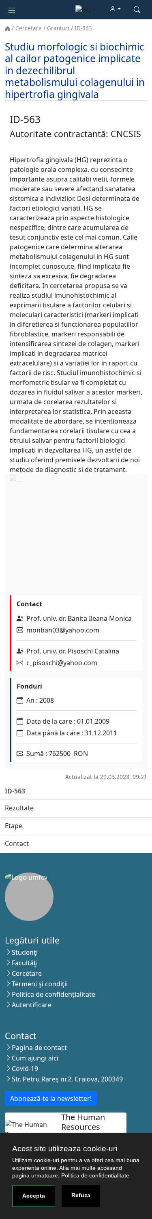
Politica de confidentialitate (95, 1175)
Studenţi (25, 952)
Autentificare (31, 1004)
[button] (115, 9)
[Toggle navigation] (12, 9)
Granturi (58, 28)
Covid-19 (25, 1068)
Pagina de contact (39, 1047)
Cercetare (28, 28)
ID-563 (83, 28)
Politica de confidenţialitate (53, 994)
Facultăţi (25, 962)
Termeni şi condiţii (40, 983)
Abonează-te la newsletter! (51, 1098)
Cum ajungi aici (35, 1058)
